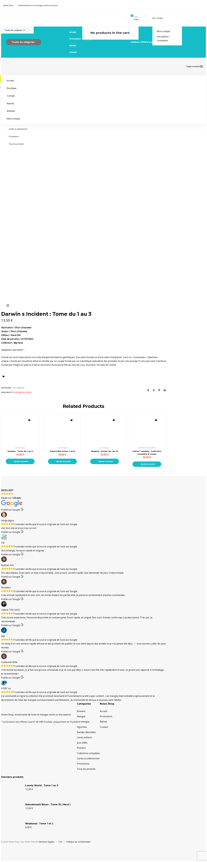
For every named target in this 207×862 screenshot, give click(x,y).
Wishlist (11, 111)
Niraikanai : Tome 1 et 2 (39, 823)
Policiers (81, 747)
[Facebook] (148, 390)
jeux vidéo (82, 742)
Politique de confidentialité (78, 841)
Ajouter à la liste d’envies (3, 376)
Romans (81, 711)
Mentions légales (46, 841)
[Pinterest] (159, 390)
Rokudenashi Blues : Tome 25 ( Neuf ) (48, 804)
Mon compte (163, 31)
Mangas (81, 716)
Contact (73, 52)
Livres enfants (84, 737)
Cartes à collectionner (18, 129)
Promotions (14, 136)
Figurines (82, 727)
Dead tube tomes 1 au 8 (62, 451)
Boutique (11, 88)
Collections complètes (88, 753)
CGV (60, 841)
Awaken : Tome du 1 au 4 (20, 451)
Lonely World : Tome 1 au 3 (41, 785)
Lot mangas (19, 388)
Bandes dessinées (86, 732)
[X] (154, 390)
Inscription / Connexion (163, 38)
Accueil (72, 32)
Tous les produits (16, 144)
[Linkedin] (165, 390)
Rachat (72, 45)
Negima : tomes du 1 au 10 (104, 451)
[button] (158, 18)
